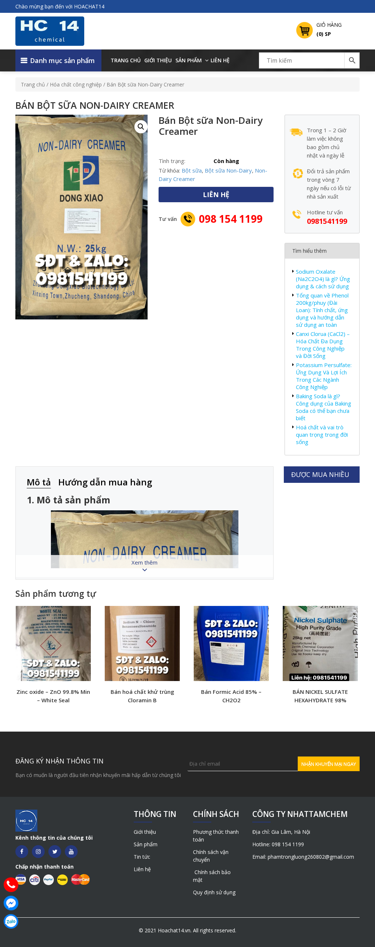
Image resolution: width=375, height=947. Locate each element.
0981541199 (327, 221)
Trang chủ (126, 60)
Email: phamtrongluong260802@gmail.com (303, 856)
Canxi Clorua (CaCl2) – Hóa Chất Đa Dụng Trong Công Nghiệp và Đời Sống (323, 344)
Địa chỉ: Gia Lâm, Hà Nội (281, 831)
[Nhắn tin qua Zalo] (11, 921)
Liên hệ (220, 60)
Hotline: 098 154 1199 (278, 844)
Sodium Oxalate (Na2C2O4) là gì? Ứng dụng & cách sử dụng (323, 279)
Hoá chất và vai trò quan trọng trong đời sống (322, 434)
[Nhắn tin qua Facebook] (11, 903)
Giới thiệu (158, 60)
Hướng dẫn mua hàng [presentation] (105, 482)
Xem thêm (144, 562)
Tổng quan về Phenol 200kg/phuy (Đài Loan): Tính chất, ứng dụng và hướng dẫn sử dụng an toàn (322, 310)
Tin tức (142, 856)
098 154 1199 (231, 219)
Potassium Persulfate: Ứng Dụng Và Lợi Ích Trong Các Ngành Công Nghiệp (324, 376)
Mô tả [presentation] (39, 482)
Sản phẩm (188, 60)
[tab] (42, 483)
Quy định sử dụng (214, 892)
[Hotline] (11, 884)
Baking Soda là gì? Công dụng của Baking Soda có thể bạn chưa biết (323, 407)
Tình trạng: (172, 160)
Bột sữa (192, 170)
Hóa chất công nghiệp (76, 84)
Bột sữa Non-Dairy (228, 170)
